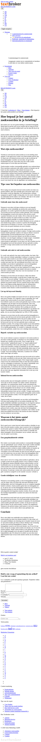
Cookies (7, 736)
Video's (7, 607)
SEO (35, 625)
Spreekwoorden (4, 628)
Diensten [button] (7, 32)
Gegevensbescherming (11, 732)
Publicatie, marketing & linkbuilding (23, 39)
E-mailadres (4, 595)
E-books (7, 696)
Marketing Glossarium (7, 632)
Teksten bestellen (10, 724)
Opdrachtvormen (10, 723)
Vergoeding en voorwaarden (13, 709)
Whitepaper (8, 698)
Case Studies (8, 704)
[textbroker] (11, 5)
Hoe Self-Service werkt (12, 708)
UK (6, 15)
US (6, 25)
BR (6, 24)
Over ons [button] (7, 76)
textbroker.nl (12, 110)
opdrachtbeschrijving (20, 625)
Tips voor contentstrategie (12, 694)
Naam (2, 593)
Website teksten (9, 691)
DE (6, 12)
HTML (7, 626)
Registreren (8, 721)
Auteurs (7, 718)
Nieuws (10, 74)
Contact (10, 78)
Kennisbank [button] (8, 66)
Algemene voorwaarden (12, 731)
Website (3, 597)
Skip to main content (7, 1)
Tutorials (11, 69)
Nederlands (13, 625)
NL (2, 8)
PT (5, 20)
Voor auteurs (8, 610)
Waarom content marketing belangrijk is (17, 711)
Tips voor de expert (14, 71)
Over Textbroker (13, 80)
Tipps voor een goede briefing (14, 706)
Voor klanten (26, 110)
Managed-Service (10, 719)
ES (5, 17)
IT (5, 18)
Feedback (3, 625)
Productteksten (9, 689)
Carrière (10, 81)
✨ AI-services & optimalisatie (21, 37)
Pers (9, 85)
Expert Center (12, 73)
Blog (9, 68)
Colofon (7, 734)
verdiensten (17, 628)
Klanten (10, 83)
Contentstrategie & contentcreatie (22, 34)
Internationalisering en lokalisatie (22, 41)
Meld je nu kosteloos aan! (8, 555)
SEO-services (16, 35)
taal (10, 628)
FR (5, 13)
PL (5, 22)
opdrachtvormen (29, 625)
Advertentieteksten (10, 693)
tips (13, 629)
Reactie (3, 591)
